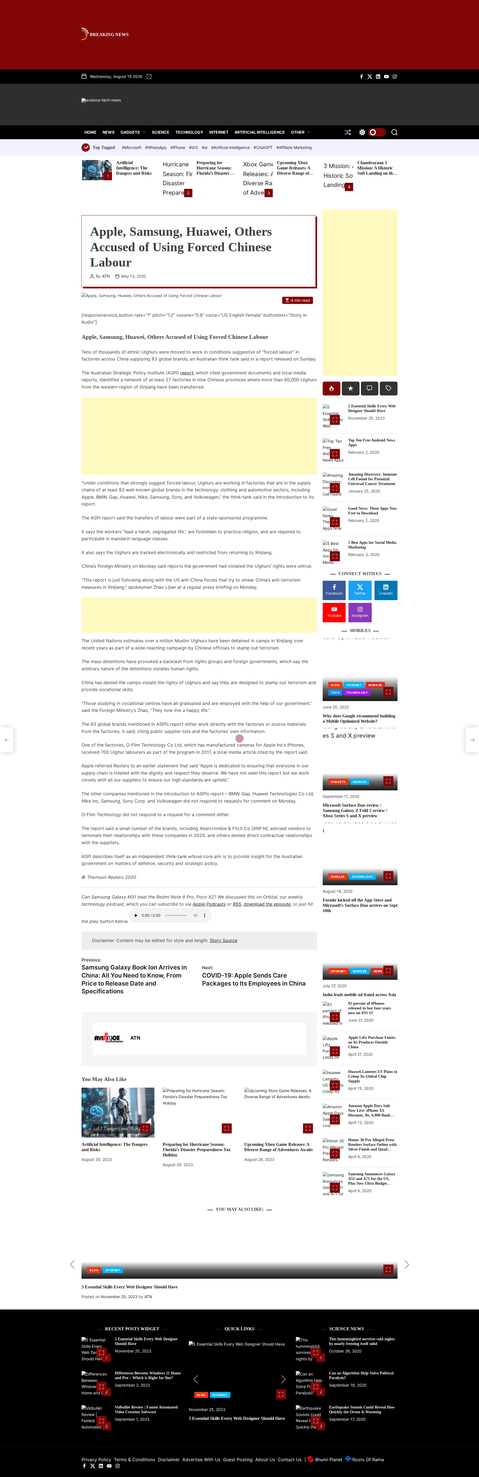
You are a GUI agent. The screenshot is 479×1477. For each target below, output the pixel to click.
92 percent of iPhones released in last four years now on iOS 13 (369, 1008)
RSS (237, 904)
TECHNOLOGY (189, 132)
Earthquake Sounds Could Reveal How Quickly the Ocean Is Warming (362, 1409)
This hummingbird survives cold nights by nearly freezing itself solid (362, 1341)
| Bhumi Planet (323, 1459)
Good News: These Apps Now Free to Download (372, 510)
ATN (106, 276)
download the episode (267, 904)
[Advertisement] (199, 436)
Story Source (223, 940)
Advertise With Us (201, 1459)
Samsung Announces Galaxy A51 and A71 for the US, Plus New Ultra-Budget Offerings (372, 1181)
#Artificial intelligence (231, 147)
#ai (205, 147)
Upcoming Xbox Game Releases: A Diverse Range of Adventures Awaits (294, 170)
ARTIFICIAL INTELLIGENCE (260, 132)
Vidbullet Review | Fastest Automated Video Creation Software (146, 1409)
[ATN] (109, 1039)
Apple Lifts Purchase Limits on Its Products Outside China (371, 1042)
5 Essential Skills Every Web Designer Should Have (372, 408)
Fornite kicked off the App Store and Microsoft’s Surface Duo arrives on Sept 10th (360, 905)
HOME (90, 132)
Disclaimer (169, 1459)
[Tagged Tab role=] (389, 388)
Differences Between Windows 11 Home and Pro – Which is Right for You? (148, 1375)
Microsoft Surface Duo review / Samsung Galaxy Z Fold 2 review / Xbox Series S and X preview (355, 810)
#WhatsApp (156, 147)
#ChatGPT (264, 147)
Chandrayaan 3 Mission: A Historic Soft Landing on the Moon (376, 170)
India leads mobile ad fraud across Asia (359, 994)
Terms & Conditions (134, 1459)
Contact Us (290, 1459)
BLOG (335, 685)
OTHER (297, 132)
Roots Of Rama (367, 1459)
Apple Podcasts (209, 904)
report (186, 372)
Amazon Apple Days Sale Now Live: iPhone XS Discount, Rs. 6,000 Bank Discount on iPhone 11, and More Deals (371, 1115)
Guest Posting (238, 1459)
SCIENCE (160, 132)
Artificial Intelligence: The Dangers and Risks (134, 168)
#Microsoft (132, 147)
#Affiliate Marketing (294, 147)
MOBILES (375, 685)
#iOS (194, 147)
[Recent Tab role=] (351, 388)
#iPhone (178, 147)
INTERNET (218, 132)
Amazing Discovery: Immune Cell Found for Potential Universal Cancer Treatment (372, 479)
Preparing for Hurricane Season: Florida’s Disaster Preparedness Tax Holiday (214, 173)
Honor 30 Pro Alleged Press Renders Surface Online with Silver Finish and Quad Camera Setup (372, 1147)
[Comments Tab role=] (370, 388)
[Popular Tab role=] (331, 388)
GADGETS (130, 132)
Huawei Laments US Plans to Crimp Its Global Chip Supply (372, 1076)
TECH (335, 692)
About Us (265, 1459)
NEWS (108, 132)
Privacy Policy (96, 1459)
